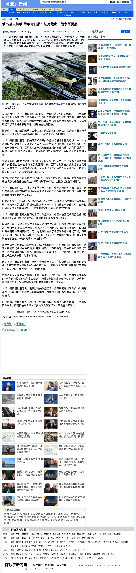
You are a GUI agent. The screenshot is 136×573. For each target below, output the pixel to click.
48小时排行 (98, 36)
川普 (30, 514)
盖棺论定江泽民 (26, 558)
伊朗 (6, 514)
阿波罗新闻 (16, 4)
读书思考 (23, 546)
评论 (19, 9)
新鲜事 (35, 9)
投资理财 (125, 542)
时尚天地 (63, 554)
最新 (10, 12)
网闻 (77, 12)
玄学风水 (63, 542)
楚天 (29, 312)
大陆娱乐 (19, 550)
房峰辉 (40, 520)
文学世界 (49, 546)
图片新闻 (117, 534)
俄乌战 (7, 323)
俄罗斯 (37, 104)
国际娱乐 (54, 550)
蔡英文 (53, 520)
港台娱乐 (46, 550)
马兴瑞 (36, 514)
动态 (42, 538)
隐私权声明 (108, 566)
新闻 (12, 9)
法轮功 (27, 517)
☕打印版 (114, 19)
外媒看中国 (25, 538)
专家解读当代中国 (41, 558)
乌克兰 (62, 104)
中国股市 (44, 517)
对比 (73, 538)
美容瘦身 (107, 542)
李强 (59, 517)
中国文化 (90, 542)
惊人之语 (35, 538)
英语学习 (32, 546)
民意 (84, 538)
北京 (39, 161)
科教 (83, 12)
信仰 (126, 12)
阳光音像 (99, 558)
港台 (120, 12)
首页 (5, 9)
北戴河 (15, 520)
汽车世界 (46, 554)
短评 (58, 538)
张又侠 (20, 517)
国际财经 (63, 12)
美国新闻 (26, 12)
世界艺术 (40, 546)
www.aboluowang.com (54, 2)
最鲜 (13, 554)
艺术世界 (98, 542)
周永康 (69, 520)
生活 (27, 9)
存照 (79, 538)
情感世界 (28, 554)
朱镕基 (13, 514)
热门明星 (37, 550)
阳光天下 (81, 558)
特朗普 (35, 517)
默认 (82, 32)
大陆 (35, 12)
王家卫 (76, 520)
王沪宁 (53, 517)
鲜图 (112, 554)
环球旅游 (97, 554)
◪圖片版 (123, 19)
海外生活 (54, 542)
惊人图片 (14, 558)
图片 (67, 15)
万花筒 (80, 554)
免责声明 (98, 566)
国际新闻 (53, 12)
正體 (113, 2)
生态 (114, 12)
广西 (19, 514)
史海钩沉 (28, 542)
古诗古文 (116, 542)
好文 (63, 538)
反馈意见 (89, 566)
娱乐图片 (81, 550)
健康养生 (19, 542)
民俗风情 (105, 554)
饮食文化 (19, 554)
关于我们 (80, 566)
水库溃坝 (58, 514)
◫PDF (130, 19)
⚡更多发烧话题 (12, 510)
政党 (53, 538)
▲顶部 (117, 566)
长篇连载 (58, 546)
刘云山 (33, 520)
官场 (89, 12)
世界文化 (14, 546)
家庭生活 (37, 542)
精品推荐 (72, 550)
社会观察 (37, 554)
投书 (68, 538)
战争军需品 (9, 330)
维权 (102, 12)
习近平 (67, 514)
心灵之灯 (46, 542)
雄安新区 (80, 517)
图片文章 (67, 546)
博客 (58, 9)
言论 (18, 538)
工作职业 (72, 542)
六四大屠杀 (10, 517)
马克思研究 (54, 558)
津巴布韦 (24, 520)
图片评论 (91, 538)
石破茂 (66, 517)
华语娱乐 (28, 550)
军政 (18, 12)
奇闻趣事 (72, 554)
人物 (71, 12)
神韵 (25, 514)
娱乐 (43, 9)
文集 (48, 538)
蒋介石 (7, 520)
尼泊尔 (7, 523)
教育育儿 (81, 542)
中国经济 (42, 12)
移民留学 (54, 554)
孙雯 (72, 517)
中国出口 (20, 323)
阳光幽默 (72, 558)
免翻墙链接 (122, 2)
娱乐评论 (63, 550)
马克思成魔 (47, 514)
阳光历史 (64, 558)
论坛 (51, 9)
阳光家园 (90, 558)
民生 (95, 12)
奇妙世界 (88, 554)
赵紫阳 (61, 520)
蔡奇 (47, 520)
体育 (108, 12)
